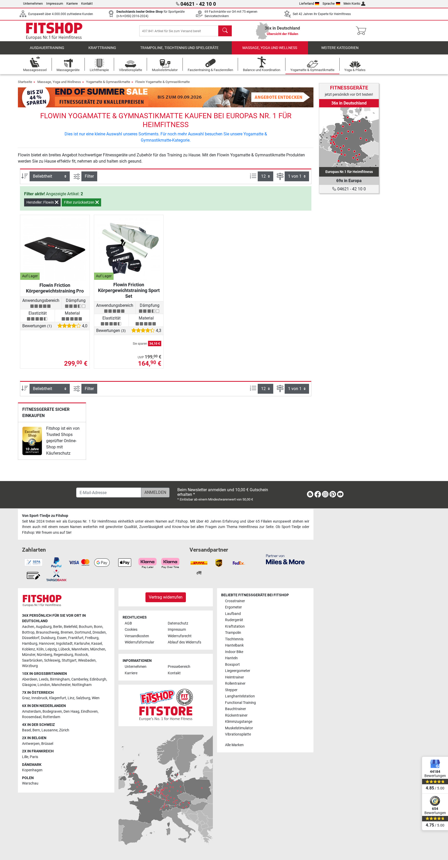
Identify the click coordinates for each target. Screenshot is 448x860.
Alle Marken (234, 745)
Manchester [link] (61, 685)
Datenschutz (178, 623)
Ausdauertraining (47, 48)
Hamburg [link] (29, 643)
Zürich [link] (64, 730)
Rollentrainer (235, 683)
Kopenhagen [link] (32, 770)
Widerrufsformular (139, 642)
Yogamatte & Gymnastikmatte (108, 82)
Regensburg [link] (63, 655)
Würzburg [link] (30, 666)
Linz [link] (71, 698)
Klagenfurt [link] (57, 698)
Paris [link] (34, 757)
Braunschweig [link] (47, 632)
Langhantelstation (240, 696)
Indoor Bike (234, 652)
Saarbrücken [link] (32, 660)
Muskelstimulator (239, 728)
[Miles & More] (285, 559)
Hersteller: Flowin (40, 202)
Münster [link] (28, 655)
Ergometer (233, 607)
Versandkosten (137, 636)
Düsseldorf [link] (30, 638)
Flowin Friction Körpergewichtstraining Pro (55, 288)
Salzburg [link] (83, 698)
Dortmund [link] (83, 632)
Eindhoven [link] (89, 711)
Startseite (25, 82)
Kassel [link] (96, 643)
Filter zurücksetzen (79, 202)
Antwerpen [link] (31, 743)
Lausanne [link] (49, 730)
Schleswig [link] (52, 660)
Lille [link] (25, 757)
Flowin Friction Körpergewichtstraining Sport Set (129, 290)
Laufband (233, 614)
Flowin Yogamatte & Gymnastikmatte (162, 82)
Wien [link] (96, 698)
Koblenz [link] (28, 649)
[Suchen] (225, 30)
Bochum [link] (85, 627)
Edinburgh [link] (98, 679)
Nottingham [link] (82, 685)
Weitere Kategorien (340, 48)
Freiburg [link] (92, 638)
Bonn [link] (98, 627)
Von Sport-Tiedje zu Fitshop (45, 516)
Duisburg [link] (48, 638)
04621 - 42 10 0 (351, 188)
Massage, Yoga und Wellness (269, 48)
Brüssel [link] (47, 743)
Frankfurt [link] (75, 638)
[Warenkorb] (362, 31)
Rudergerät (234, 620)
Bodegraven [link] (52, 711)
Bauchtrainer (235, 709)
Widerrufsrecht (180, 636)
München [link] (97, 649)
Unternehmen (33, 3)
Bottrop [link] (28, 632)
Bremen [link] (67, 632)
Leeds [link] (43, 679)
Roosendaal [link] (31, 717)
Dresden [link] (99, 632)
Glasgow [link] (29, 685)
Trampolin (233, 632)
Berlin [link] (57, 627)
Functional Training (240, 703)
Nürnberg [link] (44, 655)
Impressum (54, 3)
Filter (89, 176)
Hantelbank (234, 645)
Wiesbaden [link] (87, 660)
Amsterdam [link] (31, 711)
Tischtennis (234, 639)
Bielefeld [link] (70, 627)
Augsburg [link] (44, 627)
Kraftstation (235, 626)
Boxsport (232, 664)
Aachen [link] (28, 627)
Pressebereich (179, 666)
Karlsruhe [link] (82, 643)
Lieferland (306, 3)
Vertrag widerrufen (166, 597)
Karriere (72, 3)
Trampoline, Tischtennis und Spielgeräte (179, 48)
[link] (32, 441)
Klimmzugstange (238, 721)
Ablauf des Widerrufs (184, 642)
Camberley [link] (79, 679)
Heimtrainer (234, 677)
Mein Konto (352, 3)
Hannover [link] (46, 643)
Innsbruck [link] (39, 698)
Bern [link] (36, 730)
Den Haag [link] (71, 711)
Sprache (329, 3)
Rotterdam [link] (51, 717)
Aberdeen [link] (29, 679)
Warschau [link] (30, 783)
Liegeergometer (237, 671)
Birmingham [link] (60, 679)
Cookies (131, 629)
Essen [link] (62, 638)
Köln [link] (40, 649)
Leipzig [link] (51, 649)
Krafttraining (102, 48)
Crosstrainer (235, 601)
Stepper (231, 690)
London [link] (44, 685)
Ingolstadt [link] (64, 643)
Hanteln (231, 658)
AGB (128, 623)
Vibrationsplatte (238, 734)
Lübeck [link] (64, 649)
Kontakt (87, 3)
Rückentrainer (236, 715)
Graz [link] (26, 698)
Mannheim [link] (80, 649)
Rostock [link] (81, 655)
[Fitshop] (54, 30)
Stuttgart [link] (69, 660)
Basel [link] (26, 730)
